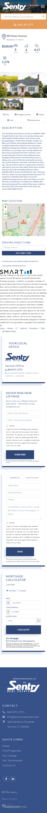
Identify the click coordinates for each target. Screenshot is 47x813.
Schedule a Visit (32, 478)
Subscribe (20, 454)
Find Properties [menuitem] (11, 750)
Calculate (23, 629)
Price (8, 598)
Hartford (23, 328)
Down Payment (12, 607)
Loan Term (10, 585)
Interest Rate (11, 616)
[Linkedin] (13, 779)
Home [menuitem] (6, 745)
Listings (10, 328)
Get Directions (23, 253)
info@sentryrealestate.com (23, 716)
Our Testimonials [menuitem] (12, 760)
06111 (43, 328)
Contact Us (10, 376)
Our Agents (19, 376)
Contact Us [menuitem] (9, 765)
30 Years (12, 591)
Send (20, 551)
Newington (34, 328)
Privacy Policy (16, 446)
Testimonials (34, 5)
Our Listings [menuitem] (9, 755)
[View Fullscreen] (5, 217)
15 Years (22, 591)
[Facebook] (6, 779)
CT (16, 328)
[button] (43, 17)
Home (2, 328)
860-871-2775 (25, 24)
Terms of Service (30, 561)
